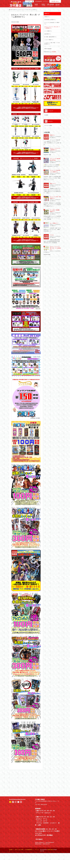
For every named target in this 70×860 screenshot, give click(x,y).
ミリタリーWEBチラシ (48, 39)
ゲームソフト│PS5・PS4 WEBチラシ (55, 197)
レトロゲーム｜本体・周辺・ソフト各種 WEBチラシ (52, 43)
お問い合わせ (56, 1)
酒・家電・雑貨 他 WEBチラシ (50, 36)
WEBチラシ (57, 5)
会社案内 (11, 849)
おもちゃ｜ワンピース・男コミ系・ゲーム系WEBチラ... (55, 248)
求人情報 (43, 5)
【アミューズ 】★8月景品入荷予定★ (55, 159)
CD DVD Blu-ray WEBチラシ (50, 19)
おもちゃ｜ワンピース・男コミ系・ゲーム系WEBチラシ (52, 27)
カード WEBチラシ (48, 31)
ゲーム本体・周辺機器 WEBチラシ (54, 210)
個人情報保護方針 (39, 1)
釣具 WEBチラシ (47, 33)
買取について (29, 5)
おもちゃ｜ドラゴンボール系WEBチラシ (55, 149)
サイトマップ (46, 1)
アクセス (36, 5)
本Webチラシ (47, 16)
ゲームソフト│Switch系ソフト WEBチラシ (51, 23)
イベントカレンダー (50, 5)
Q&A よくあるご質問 (19, 849)
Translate (54, 51)
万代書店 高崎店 (50, 849)
